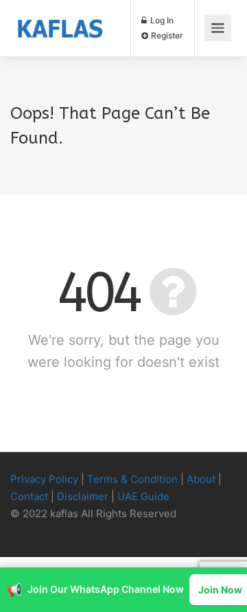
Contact (29, 496)
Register (166, 35)
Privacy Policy (44, 479)
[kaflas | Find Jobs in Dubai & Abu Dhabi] (60, 18)
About (201, 479)
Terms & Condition (132, 479)
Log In (161, 20)
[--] (24, 531)
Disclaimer (82, 496)
